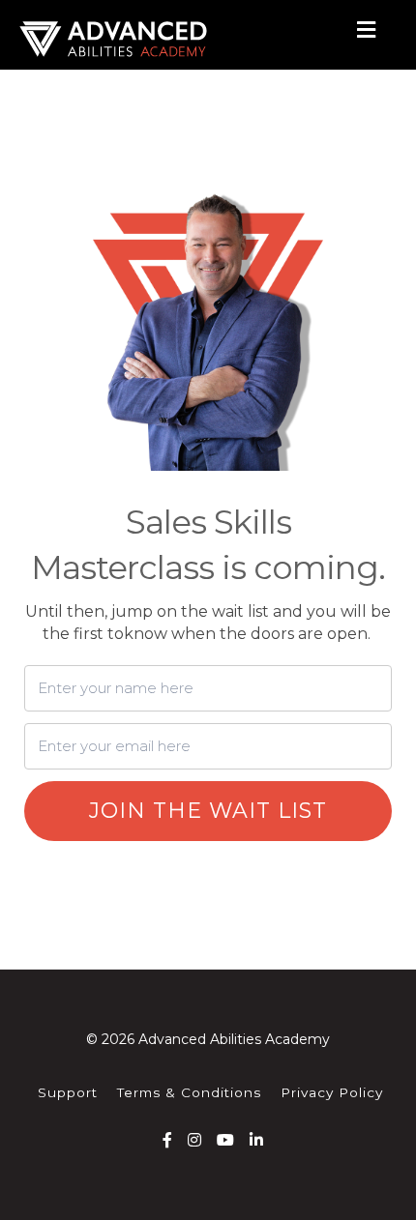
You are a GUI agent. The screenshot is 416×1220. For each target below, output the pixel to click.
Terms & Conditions (189, 1092)
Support (68, 1092)
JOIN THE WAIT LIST (208, 811)
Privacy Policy (332, 1092)
